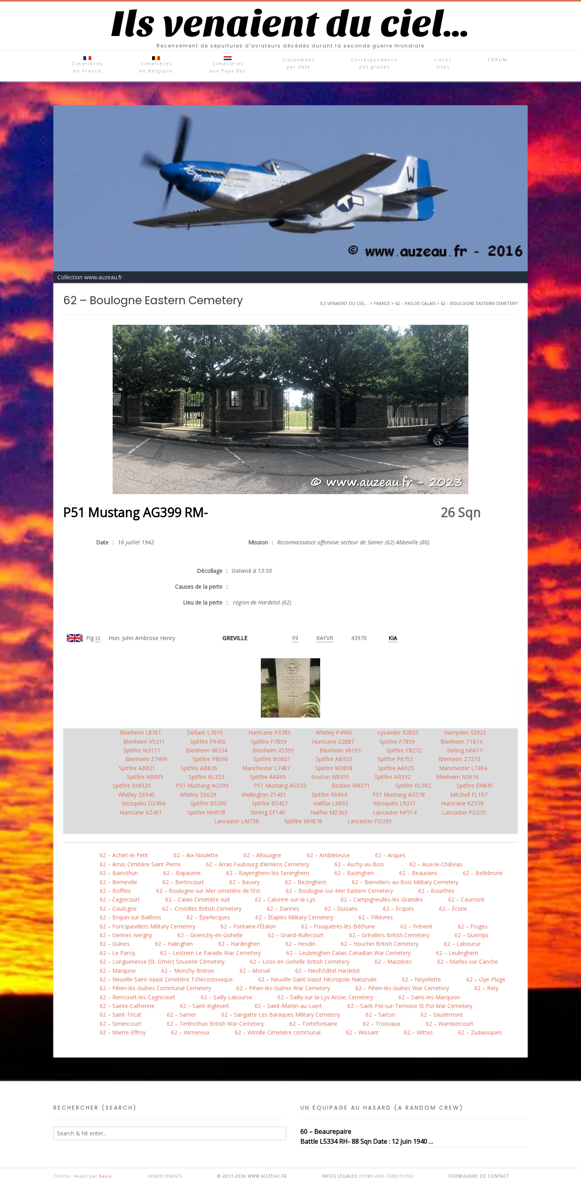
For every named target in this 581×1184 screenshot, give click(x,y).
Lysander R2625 (398, 732)
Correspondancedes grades (374, 63)
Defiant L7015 (205, 732)
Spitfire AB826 (199, 768)
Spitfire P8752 (395, 759)
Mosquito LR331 (395, 803)
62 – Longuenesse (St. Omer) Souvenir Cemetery (162, 961)
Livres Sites (442, 63)
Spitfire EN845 (474, 785)
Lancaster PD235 (464, 812)
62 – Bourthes (436, 890)
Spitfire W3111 (141, 750)
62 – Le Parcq (117, 953)
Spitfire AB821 (137, 768)
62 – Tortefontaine (313, 1023)
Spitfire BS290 (208, 803)
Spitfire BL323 (206, 776)
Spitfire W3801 (271, 759)
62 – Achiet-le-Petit (124, 855)
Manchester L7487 (266, 768)
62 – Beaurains (418, 873)
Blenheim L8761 (140, 732)
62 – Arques (390, 855)
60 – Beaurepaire (325, 1131)
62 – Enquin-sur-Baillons (130, 917)
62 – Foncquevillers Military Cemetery (147, 926)
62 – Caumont (466, 899)
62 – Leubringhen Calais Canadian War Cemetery (348, 953)
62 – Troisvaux (381, 1023)
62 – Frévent (416, 926)
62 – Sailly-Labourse (226, 997)
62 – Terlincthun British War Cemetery (215, 1023)
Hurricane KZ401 (140, 812)
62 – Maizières (393, 961)
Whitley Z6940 (136, 794)
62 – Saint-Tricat (120, 1014)
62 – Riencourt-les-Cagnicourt (137, 997)
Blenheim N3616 (457, 776)
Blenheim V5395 (273, 750)
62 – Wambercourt (449, 1023)
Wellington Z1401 (263, 794)
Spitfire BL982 (413, 785)
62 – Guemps (472, 935)
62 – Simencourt (120, 1023)
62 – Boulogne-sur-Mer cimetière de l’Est (208, 890)
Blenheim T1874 (461, 741)
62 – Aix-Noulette (196, 855)
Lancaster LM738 (236, 821)
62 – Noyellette (421, 979)
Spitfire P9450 (208, 741)
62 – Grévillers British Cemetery (389, 935)
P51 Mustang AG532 (280, 785)
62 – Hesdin (300, 943)
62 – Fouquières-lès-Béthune (338, 926)
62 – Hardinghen (239, 943)
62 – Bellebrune (483, 873)
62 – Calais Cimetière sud (197, 899)
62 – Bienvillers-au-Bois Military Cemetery (405, 882)
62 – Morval (255, 970)
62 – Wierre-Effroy (123, 1032)
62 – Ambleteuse (328, 855)
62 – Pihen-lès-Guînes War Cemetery (283, 988)
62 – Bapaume (182, 873)
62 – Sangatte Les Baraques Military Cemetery (280, 1014)
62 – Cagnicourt (120, 899)
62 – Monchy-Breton (187, 970)
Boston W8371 (351, 785)
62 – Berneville (118, 882)
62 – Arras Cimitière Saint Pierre (140, 864)
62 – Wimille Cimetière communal (278, 1032)
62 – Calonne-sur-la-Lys (285, 899)
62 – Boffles (115, 890)
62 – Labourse (462, 943)
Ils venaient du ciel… (290, 24)
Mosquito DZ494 (143, 803)
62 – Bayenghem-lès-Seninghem (267, 873)
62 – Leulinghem (457, 953)
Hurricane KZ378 (462, 803)
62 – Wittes (418, 1032)
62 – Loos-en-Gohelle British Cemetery (299, 961)
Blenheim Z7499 (146, 759)
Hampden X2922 (465, 732)
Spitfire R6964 (329, 794)
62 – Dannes (283, 908)
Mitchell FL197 (468, 794)
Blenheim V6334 (206, 750)
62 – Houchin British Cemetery (380, 943)
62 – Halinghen (174, 943)
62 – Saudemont (442, 1014)
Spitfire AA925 (396, 768)
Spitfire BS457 (270, 803)
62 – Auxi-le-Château (435, 864)
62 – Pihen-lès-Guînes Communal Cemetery (155, 988)
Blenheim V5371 (144, 741)
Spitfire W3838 (334, 768)
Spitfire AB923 (334, 759)
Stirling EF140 (268, 812)
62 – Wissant (362, 1032)
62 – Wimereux (190, 1032)
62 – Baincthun (119, 873)
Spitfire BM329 (132, 785)
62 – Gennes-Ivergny (126, 935)
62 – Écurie (453, 908)
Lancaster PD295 (369, 821)
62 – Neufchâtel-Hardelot (327, 970)
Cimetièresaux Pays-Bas (227, 67)
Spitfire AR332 (393, 776)
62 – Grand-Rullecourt (296, 935)
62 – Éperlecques (208, 917)
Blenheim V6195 (340, 750)
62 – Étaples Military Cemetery (294, 917)
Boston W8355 (330, 776)
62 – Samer (181, 1014)
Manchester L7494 (463, 768)
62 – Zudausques (480, 1032)
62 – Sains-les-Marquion (429, 997)
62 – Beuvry (244, 882)
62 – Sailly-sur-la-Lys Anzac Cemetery (325, 997)
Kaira (105, 1176)
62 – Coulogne (118, 908)
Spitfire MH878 (303, 821)
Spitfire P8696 (210, 759)
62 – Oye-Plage (486, 979)
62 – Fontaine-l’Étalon (248, 926)
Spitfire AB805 (145, 776)
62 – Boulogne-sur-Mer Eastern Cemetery (339, 890)
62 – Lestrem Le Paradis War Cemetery (210, 953)
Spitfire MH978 (206, 812)
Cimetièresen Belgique (156, 67)
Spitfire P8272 (404, 750)
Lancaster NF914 (395, 812)
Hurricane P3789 (269, 732)
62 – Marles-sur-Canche (467, 961)
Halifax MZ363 (328, 812)
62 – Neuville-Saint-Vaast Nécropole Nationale (317, 979)
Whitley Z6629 (198, 794)
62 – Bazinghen (354, 873)
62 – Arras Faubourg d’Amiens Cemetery (257, 864)
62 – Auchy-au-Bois (359, 864)
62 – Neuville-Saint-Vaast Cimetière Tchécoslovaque (166, 979)
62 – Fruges (473, 926)
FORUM (497, 60)
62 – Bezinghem (305, 882)
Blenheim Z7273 (459, 759)
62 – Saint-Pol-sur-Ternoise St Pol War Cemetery (409, 1006)
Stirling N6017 (465, 750)
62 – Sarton (380, 1014)
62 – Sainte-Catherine (127, 1006)
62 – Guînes (115, 943)
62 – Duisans (341, 908)
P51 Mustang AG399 (202, 785)
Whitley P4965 (334, 732)
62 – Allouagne (262, 855)
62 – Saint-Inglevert (204, 1006)
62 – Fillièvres (375, 917)
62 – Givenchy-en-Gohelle (210, 935)
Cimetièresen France (87, 67)
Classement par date (298, 63)
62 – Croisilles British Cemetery (201, 908)
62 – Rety (486, 988)
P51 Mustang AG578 (398, 794)
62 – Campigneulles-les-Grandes (382, 899)
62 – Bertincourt (183, 882)
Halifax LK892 (330, 803)
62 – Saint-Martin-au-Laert (288, 1006)
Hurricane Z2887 (333, 741)
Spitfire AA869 (268, 776)
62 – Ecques (398, 908)
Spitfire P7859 (269, 741)
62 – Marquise (118, 970)
